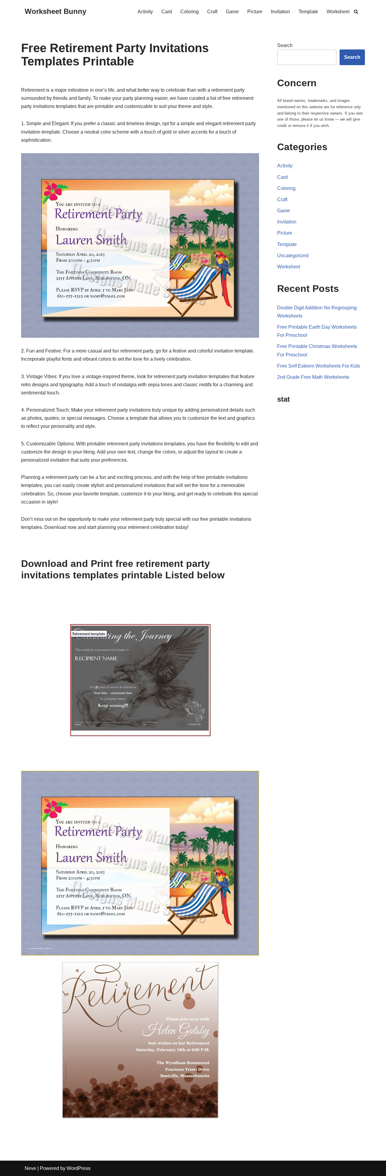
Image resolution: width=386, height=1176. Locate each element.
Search (285, 45)
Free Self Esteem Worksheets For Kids (318, 365)
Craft (212, 11)
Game (232, 11)
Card (166, 11)
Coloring (189, 11)
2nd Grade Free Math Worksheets (313, 377)
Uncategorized (292, 255)
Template (308, 11)
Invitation (280, 11)
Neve (30, 1168)
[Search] (356, 11)
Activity (145, 11)
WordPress (78, 1168)
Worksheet (338, 11)
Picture (254, 11)
